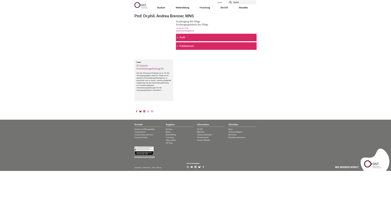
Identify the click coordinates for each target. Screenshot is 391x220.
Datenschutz (146, 168)
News (230, 129)
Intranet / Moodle (203, 140)
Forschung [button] (205, 7)
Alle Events (232, 135)
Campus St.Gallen (141, 137)
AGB (153, 168)
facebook (136, 112)
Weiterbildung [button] (182, 7)
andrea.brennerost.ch (185, 31)
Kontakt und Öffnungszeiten (144, 129)
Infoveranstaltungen (204, 135)
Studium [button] (161, 7)
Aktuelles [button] (243, 7)
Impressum (137, 168)
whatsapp (148, 112)
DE (218, 3)
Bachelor (169, 129)
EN (221, 3)
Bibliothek (200, 132)
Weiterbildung (171, 135)
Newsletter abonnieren (236, 137)
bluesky (140, 112)
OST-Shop (169, 143)
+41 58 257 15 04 (182, 28)
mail (152, 112)
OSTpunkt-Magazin (235, 132)
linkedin (144, 112)
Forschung (170, 137)
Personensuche (203, 137)
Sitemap (158, 168)
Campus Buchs (139, 132)
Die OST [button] (224, 7)
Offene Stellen (171, 140)
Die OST (200, 129)
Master (168, 132)
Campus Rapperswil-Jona (143, 135)
